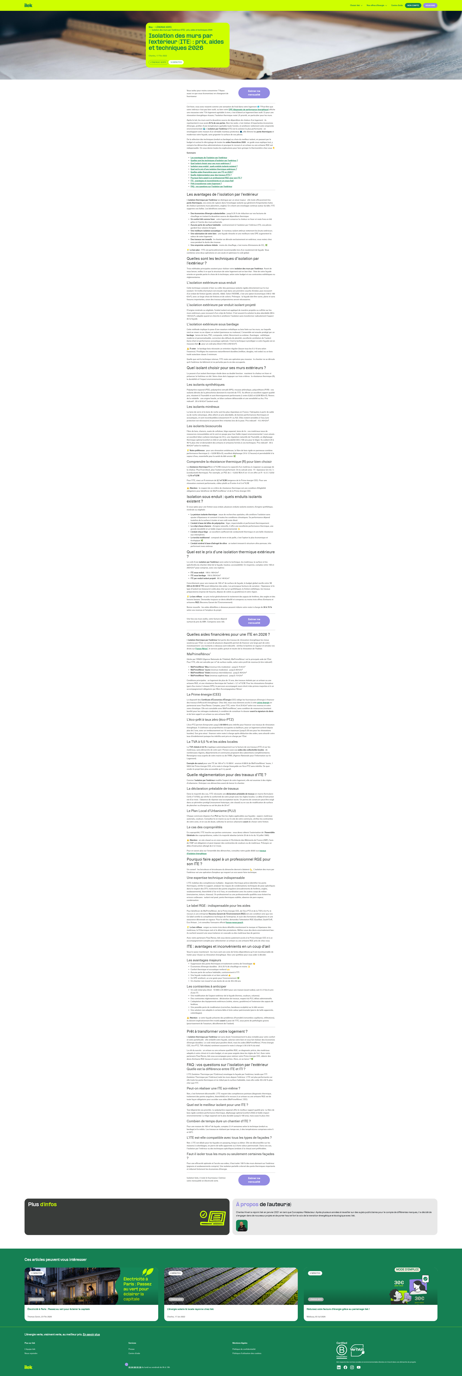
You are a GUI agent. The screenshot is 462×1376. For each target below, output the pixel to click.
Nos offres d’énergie (375, 5)
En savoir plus (91, 1334)
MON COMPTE (413, 5)
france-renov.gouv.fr (234, 922)
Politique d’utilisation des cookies (246, 1353)
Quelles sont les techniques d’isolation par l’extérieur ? (214, 160)
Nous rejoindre (31, 1353)
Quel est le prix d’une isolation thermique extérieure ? (214, 169)
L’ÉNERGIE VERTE (164, 27)
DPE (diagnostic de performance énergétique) (249, 109)
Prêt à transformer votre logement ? (206, 183)
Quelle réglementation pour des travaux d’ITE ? (211, 175)
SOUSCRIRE (430, 5)
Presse (131, 1349)
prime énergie (263, 702)
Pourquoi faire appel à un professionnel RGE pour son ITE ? (216, 178)
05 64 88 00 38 (134, 1367)
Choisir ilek (355, 5)
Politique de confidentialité (244, 1349)
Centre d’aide (397, 5)
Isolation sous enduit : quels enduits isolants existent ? (214, 166)
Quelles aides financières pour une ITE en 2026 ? (212, 172)
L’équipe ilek (30, 1349)
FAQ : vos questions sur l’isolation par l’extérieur (211, 186)
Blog (151, 27)
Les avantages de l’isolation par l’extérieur (209, 157)
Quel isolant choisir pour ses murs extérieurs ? (211, 163)
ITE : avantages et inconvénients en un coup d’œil (212, 181)
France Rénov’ (201, 648)
